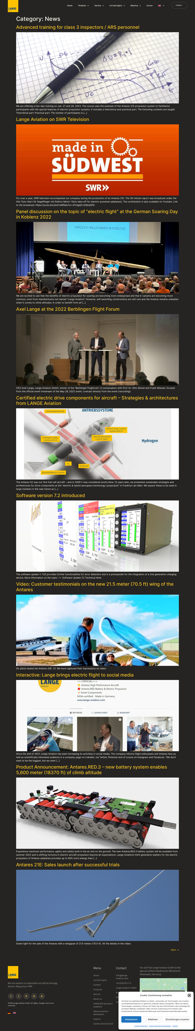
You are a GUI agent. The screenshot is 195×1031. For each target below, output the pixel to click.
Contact (97, 985)
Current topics (115, 5)
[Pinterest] (42, 996)
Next (175, 949)
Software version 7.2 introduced (50, 495)
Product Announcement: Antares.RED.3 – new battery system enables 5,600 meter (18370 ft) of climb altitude (91, 769)
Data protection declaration (160, 1026)
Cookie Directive (141, 1026)
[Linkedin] (34, 996)
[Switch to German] (9, 1013)
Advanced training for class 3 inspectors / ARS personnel (77, 27)
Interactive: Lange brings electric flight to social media (75, 675)
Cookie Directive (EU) (103, 1023)
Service (98, 5)
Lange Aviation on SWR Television (52, 119)
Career (150, 5)
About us (134, 5)
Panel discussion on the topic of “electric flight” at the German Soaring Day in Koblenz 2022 (97, 214)
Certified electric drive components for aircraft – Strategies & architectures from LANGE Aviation (97, 400)
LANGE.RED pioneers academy (103, 1005)
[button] (189, 995)
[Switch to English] (14, 1013)
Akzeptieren (131, 1019)
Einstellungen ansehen (177, 1019)
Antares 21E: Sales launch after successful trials (68, 864)
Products (82, 5)
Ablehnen (153, 1019)
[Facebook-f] (19, 996)
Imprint (175, 1026)
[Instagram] (11, 996)
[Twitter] (26, 996)
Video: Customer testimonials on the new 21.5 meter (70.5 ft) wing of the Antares (95, 586)
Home (69, 5)
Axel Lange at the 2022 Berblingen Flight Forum (67, 309)
